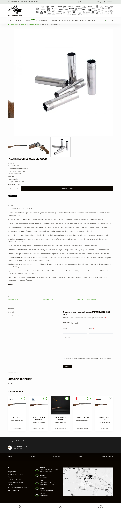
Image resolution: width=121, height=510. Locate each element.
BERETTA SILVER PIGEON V (39, 419)
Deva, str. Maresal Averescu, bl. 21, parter (92, 2)
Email (91, 328)
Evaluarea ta (66, 323)
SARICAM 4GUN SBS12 (60, 419)
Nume (65, 328)
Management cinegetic (16, 474)
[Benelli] (98, 399)
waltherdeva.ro (44, 495)
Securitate (56, 20)
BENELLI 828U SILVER (104, 419)
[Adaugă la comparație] (23, 398)
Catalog (10, 456)
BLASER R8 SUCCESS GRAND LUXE (20, 447)
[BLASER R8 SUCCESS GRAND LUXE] (10, 447)
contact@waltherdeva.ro (46, 490)
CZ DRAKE (17, 418)
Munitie (65, 20)
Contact (91, 20)
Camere (29, 20)
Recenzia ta (67, 337)
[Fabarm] (76, 399)
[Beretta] (33, 399)
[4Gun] (55, 399)
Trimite (67, 366)
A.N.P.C (10, 485)
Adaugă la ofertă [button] (17, 428)
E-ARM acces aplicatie (15, 482)
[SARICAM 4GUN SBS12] (60, 405)
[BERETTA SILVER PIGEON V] (38, 405)
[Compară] (108, 20)
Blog (33, 456)
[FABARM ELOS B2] (82, 405)
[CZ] (11, 399)
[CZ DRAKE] (17, 405)
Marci (10, 477)
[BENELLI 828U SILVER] (104, 405)
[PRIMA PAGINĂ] (8, 24)
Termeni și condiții (107, 456)
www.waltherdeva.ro (15, 15)
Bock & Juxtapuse (17, 420)
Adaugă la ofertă (67, 188)
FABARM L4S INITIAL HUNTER (86, 300)
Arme (10, 20)
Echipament (43, 20)
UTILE (82, 20)
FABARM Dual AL (48, 300)
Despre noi (56, 456)
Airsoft (75, 20)
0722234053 (110, 2)
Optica (18, 20)
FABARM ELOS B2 (13, 300)
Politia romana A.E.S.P (16, 479)
